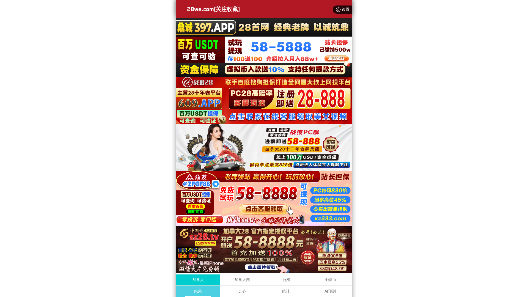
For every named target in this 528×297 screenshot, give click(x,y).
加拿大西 (242, 279)
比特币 (330, 279)
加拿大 (198, 279)
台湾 (286, 279)
